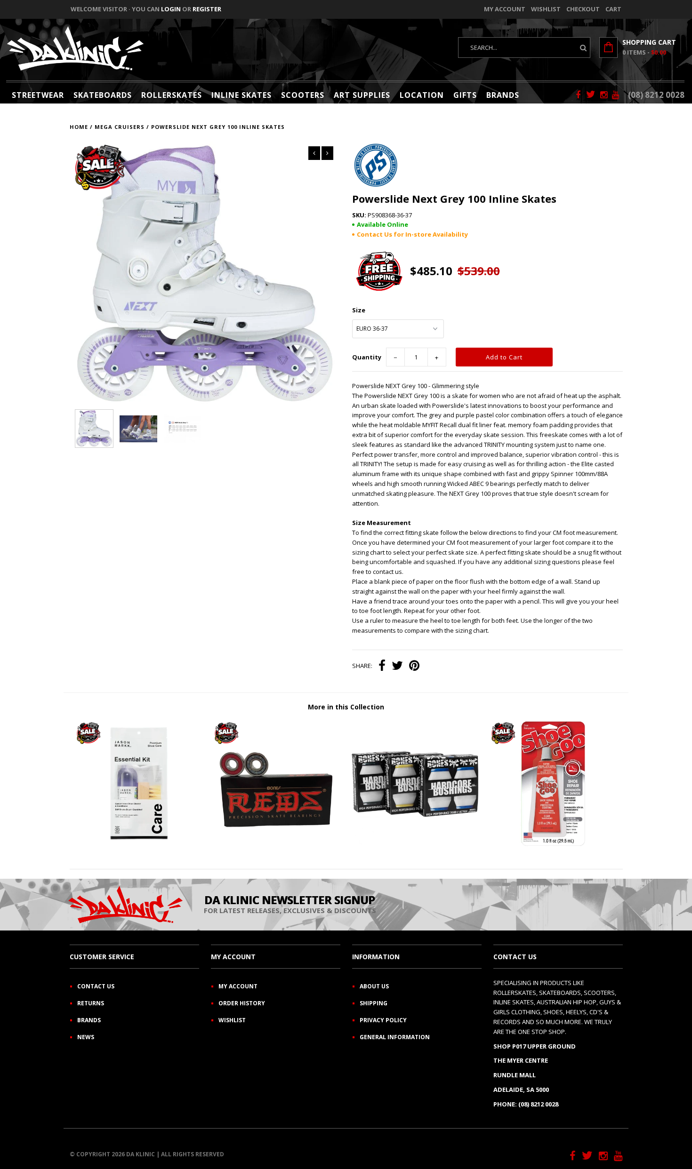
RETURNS (90, 1003)
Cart (613, 9)
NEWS (85, 1037)
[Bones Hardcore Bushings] (415, 845)
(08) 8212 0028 (656, 94)
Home (79, 126)
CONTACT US (95, 986)
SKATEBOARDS (102, 95)
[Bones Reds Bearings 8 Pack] (276, 845)
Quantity (366, 357)
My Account (504, 9)
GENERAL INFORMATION (395, 1037)
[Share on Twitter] (397, 667)
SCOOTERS (302, 95)
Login (171, 9)
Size (358, 310)
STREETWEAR (38, 95)
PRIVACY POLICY (383, 1020)
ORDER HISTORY (241, 1003)
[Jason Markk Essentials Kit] (138, 845)
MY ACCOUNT (237, 986)
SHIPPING (373, 1003)
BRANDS (502, 95)
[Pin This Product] (414, 667)
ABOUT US (374, 986)
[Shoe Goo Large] (553, 845)
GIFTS (465, 95)
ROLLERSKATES (171, 95)
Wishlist (546, 9)
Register (207, 9)
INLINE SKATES (241, 95)
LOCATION (422, 95)
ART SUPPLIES (362, 95)
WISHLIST (232, 1020)
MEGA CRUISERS (120, 126)
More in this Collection (346, 706)
